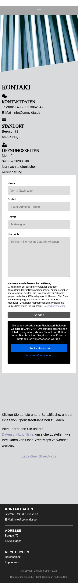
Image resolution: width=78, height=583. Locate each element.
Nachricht (14, 234)
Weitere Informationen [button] (39, 355)
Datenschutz (13, 556)
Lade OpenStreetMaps (39, 456)
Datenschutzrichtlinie (17, 434)
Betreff (12, 216)
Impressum (12, 562)
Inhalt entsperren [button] (39, 347)
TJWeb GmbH (41, 577)
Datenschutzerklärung (54, 306)
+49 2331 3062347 (26, 514)
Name (11, 183)
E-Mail (12, 199)
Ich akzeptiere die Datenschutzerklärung (29, 283)
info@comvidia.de (25, 519)
